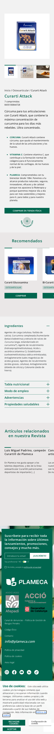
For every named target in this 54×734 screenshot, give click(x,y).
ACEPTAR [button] (11, 729)
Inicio (7, 90)
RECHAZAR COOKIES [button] (14, 722)
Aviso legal (9, 662)
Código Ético (10, 629)
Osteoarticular (21, 90)
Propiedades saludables (21, 404)
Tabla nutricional (16, 384)
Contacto (9, 635)
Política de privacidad (14, 650)
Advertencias (14, 398)
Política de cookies (13, 656)
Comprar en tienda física (27, 210)
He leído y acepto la (24, 567)
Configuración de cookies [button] (38, 722)
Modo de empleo (16, 391)
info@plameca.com (20, 641)
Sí (28, 561)
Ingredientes (13, 326)
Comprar (21, 295)
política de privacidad (32, 567)
